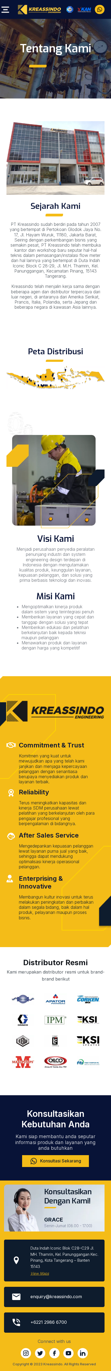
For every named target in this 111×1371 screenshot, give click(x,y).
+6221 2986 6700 (48, 1322)
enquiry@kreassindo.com (56, 1296)
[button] (4, 10)
